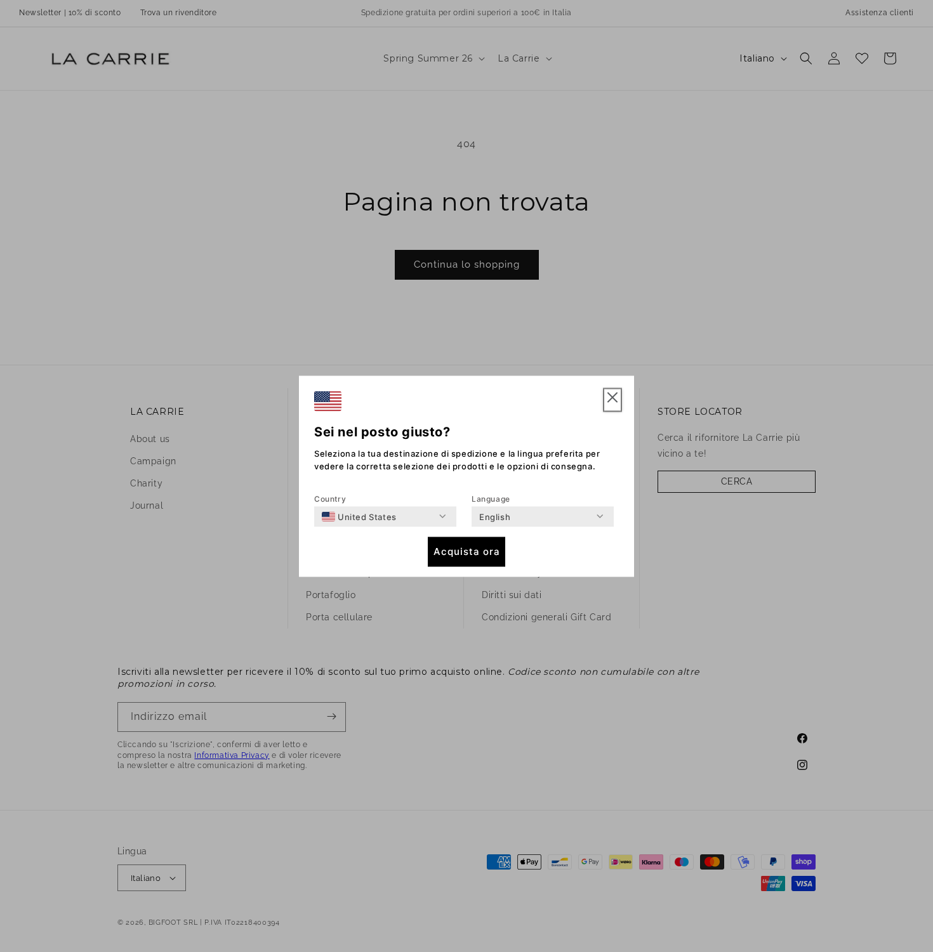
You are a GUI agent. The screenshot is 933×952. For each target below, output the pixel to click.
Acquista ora (466, 551)
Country (330, 498)
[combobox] (359, 516)
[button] (612, 400)
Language (491, 498)
